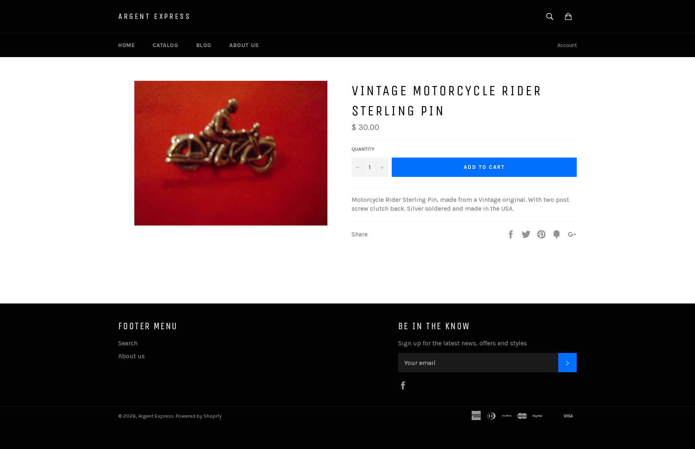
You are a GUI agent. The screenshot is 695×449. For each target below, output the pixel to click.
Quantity (363, 149)
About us (244, 45)
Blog (204, 45)
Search (128, 343)
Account (567, 45)
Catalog (165, 45)
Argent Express (154, 16)
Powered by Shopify (199, 416)
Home (126, 45)
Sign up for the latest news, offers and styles (462, 343)
